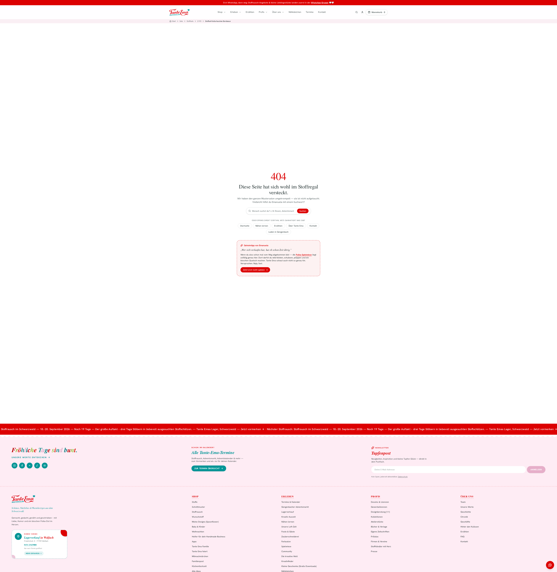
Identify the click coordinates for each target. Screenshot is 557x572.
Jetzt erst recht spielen (255, 269)
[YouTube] (45, 465)
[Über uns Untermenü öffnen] (283, 12)
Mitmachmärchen (200, 556)
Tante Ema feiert (199, 551)
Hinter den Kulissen (470, 526)
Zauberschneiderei (290, 536)
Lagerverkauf (287, 512)
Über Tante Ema (296, 225)
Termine (309, 12)
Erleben (234, 12)
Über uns (276, 12)
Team (463, 502)
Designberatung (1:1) (380, 512)
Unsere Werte (467, 507)
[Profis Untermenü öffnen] (266, 12)
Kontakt (322, 12)
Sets (181, 21)
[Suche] (356, 12)
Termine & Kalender (290, 502)
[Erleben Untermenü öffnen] (240, 12)
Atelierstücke (377, 521)
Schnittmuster (198, 507)
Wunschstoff (198, 516)
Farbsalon (286, 541)
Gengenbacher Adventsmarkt (295, 507)
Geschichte (466, 512)
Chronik (464, 516)
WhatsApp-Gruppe (319, 2)
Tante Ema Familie (200, 546)
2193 (199, 21)
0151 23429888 (30, 544)
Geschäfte (465, 521)
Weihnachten (198, 531)
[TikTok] (37, 465)
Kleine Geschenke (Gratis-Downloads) (299, 566)
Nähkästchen (295, 12)
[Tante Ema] (179, 12)
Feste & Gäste (288, 531)
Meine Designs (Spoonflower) (205, 521)
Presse (374, 551)
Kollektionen (377, 516)
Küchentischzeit (199, 566)
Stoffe (194, 502)
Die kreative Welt (289, 556)
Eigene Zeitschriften (380, 531)
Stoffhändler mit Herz (381, 546)
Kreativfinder (287, 561)
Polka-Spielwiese (304, 254)
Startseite (244, 225)
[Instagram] (14, 465)
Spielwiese (286, 546)
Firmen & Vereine (379, 541)
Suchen (302, 211)
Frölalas (374, 536)
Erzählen (250, 12)
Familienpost (198, 561)
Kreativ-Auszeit (288, 516)
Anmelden (536, 469)
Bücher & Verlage (379, 526)
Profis (261, 12)
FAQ (462, 536)
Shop (220, 12)
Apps (194, 541)
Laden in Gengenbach (278, 232)
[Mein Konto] (362, 12)
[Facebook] (22, 465)
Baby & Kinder (198, 526)
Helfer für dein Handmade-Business (208, 536)
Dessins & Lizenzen (380, 502)
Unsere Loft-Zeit (288, 526)
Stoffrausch (197, 512)
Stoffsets (190, 21)
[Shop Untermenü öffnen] (224, 12)
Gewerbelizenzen (379, 507)
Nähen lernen (261, 225)
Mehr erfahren (32, 553)
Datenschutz (403, 477)
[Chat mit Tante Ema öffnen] (550, 565)
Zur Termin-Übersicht (207, 468)
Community (286, 551)
